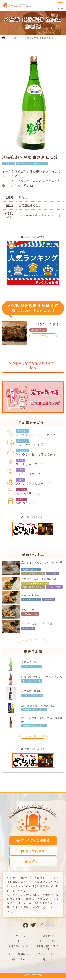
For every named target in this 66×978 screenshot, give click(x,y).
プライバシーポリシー (48, 954)
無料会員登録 (35, 851)
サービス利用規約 (18, 954)
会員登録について (18, 946)
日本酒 (13, 38)
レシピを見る (41, 335)
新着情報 (48, 936)
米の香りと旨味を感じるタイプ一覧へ (33, 365)
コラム (18, 941)
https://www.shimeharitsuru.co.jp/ (40, 215)
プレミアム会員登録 (35, 840)
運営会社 (48, 959)
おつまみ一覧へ (31, 640)
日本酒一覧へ (31, 736)
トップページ (18, 936)
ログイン (35, 861)
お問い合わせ (18, 959)
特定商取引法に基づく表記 (48, 948)
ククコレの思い (47, 941)
